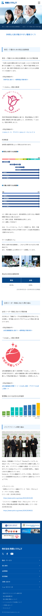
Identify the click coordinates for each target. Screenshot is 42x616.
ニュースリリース (7, 587)
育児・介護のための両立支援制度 (11, 26)
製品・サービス (7, 560)
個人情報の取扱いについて (10, 599)
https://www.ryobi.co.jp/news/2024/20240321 (18, 510)
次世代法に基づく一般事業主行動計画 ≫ (15, 80)
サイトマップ (6, 608)
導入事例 (5, 566)
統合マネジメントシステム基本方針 (12, 593)
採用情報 (5, 576)
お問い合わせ (6, 582)
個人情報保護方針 (8, 596)
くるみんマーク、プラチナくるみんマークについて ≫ (18, 132)
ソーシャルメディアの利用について (12, 602)
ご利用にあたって (7, 605)
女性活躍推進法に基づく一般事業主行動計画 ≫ (17, 330)
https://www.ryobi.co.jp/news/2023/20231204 (18, 498)
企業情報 (5, 571)
